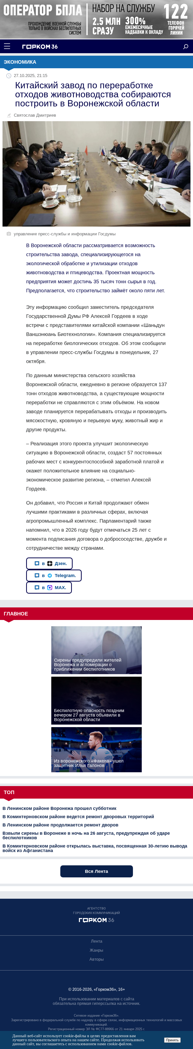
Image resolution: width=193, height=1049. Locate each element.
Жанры (96, 950)
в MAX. (54, 587)
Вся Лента (96, 871)
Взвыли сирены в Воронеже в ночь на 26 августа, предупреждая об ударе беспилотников (86, 835)
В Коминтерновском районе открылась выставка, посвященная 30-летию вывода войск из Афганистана (95, 848)
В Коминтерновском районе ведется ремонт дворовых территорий (78, 816)
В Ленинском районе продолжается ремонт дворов (60, 825)
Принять (172, 1040)
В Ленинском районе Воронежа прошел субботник (59, 808)
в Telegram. (59, 575)
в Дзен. (54, 563)
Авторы (96, 959)
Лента (96, 941)
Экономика (20, 62)
